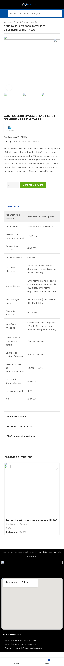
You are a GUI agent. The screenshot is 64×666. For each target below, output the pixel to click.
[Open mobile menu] (3, 13)
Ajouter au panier (33, 185)
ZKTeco (10, 528)
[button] (55, 467)
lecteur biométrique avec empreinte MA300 (31, 520)
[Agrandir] (9, 88)
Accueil (8, 22)
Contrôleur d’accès (27, 22)
